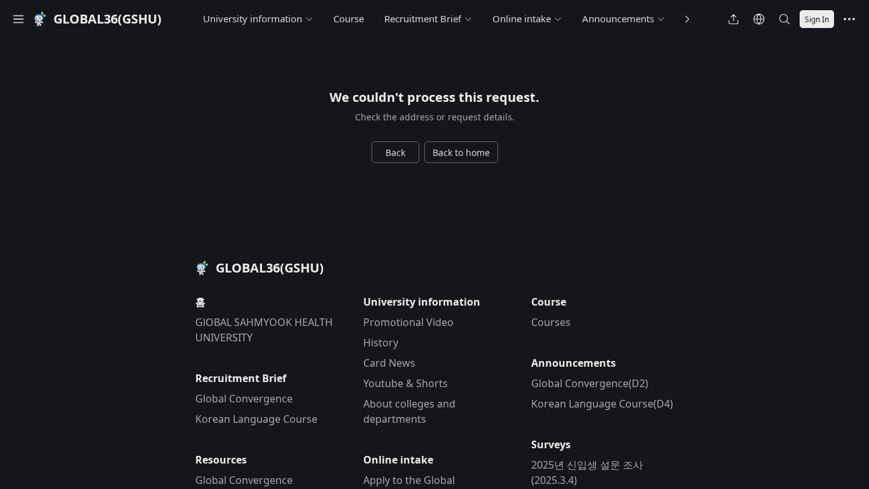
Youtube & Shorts (405, 383)
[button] (18, 19)
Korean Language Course (256, 419)
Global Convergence (244, 399)
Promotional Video (408, 322)
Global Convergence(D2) (589, 383)
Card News (389, 363)
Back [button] (395, 152)
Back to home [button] (461, 152)
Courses (551, 322)
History (380, 343)
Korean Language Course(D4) (602, 404)
